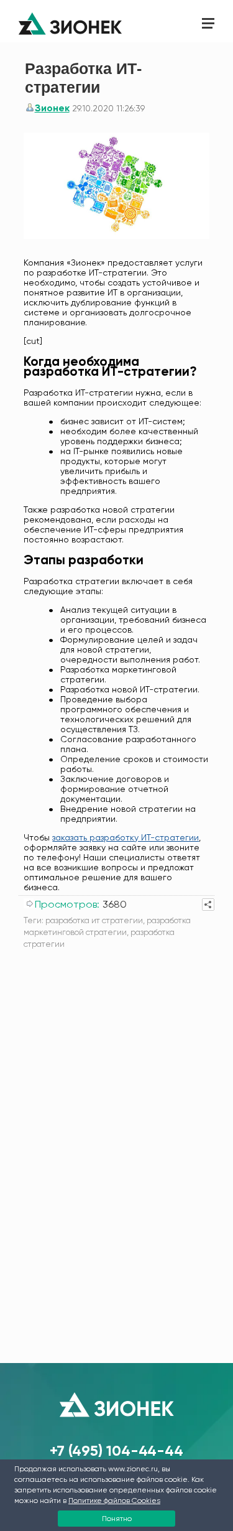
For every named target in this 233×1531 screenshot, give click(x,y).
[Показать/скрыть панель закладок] (208, 904)
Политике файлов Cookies (114, 1500)
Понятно (117, 1518)
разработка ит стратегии (94, 920)
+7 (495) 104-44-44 (116, 1450)
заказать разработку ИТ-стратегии (125, 837)
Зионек (52, 108)
